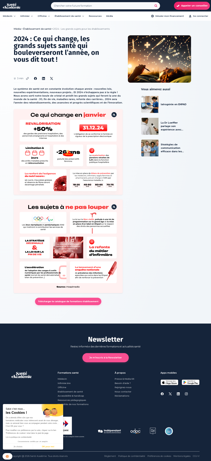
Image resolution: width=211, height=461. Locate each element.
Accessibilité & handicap (71, 396)
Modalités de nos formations (73, 404)
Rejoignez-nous (123, 387)
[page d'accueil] (11, 6)
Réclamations (122, 396)
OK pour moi (48, 446)
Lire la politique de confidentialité (19, 437)
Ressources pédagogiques (72, 400)
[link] (81, 29)
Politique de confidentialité (131, 456)
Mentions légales (181, 456)
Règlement (110, 456)
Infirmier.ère (64, 383)
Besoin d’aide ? (123, 383)
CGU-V (196, 456)
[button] (7, 456)
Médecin (62, 379)
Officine (62, 387)
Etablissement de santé (70, 392)
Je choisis (17, 446)
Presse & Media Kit (124, 379)
